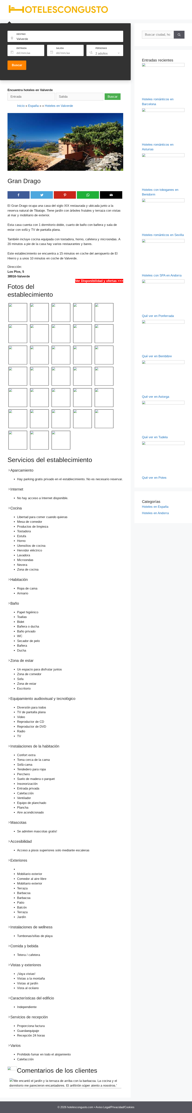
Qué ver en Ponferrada (158, 316)
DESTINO (21, 34)
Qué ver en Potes (154, 477)
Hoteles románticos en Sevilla (163, 235)
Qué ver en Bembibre (157, 356)
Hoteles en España (155, 507)
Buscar (17, 65)
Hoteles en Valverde (59, 106)
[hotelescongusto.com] (58, 13)
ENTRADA (21, 48)
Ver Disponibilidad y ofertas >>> (99, 281)
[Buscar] (179, 35)
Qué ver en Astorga (155, 396)
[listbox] (107, 53)
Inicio (21, 106)
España (33, 106)
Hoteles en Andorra (155, 513)
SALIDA (60, 48)
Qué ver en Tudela (155, 437)
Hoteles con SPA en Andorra (162, 275)
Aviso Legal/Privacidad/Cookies (115, 1107)
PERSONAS (101, 48)
